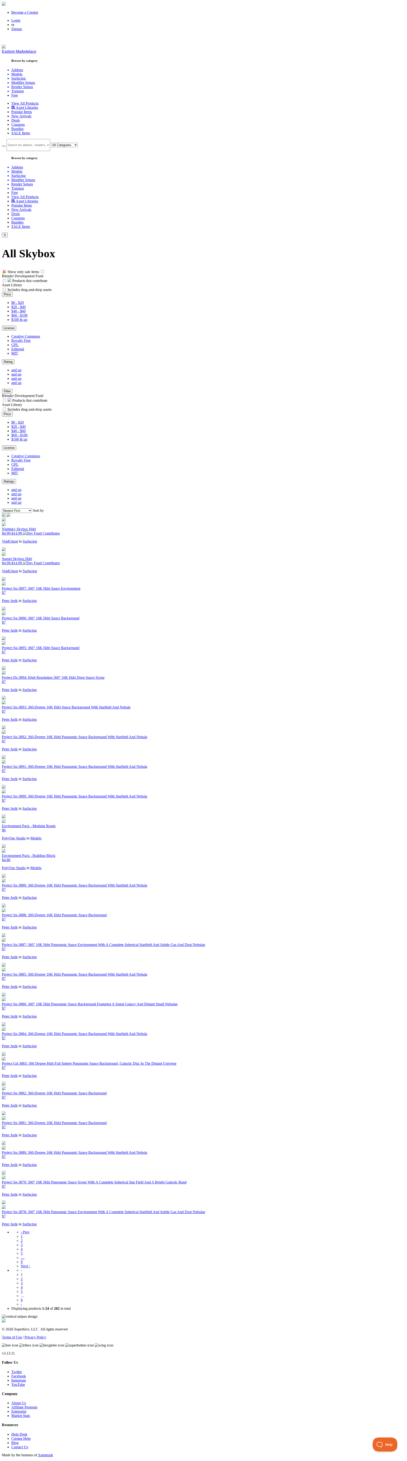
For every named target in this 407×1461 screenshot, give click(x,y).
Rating (8, 362)
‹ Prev (25, 1232)
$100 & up (19, 320)
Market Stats (20, 1416)
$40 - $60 (18, 311)
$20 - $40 (18, 307)
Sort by (38, 510)
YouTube (18, 1385)
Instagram (18, 1380)
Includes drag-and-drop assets (30, 290)
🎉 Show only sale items (20, 272)
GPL (15, 345)
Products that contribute (29, 281)
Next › (25, 1266)
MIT (14, 353)
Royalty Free (21, 341)
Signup (16, 29)
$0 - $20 (17, 303)
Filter (7, 391)
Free (14, 95)
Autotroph (45, 1455)
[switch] (42, 271)
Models (35, 838)
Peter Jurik (10, 601)
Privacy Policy (35, 1337)
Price (7, 294)
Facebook (18, 1376)
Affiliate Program (24, 1407)
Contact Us (19, 1447)
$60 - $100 (19, 315)
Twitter (16, 1372)
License (9, 328)
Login (15, 20)
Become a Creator (24, 12)
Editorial (17, 349)
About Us (18, 1403)
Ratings (9, 481)
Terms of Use (12, 1337)
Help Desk (19, 1434)
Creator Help (21, 1438)
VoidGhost (10, 541)
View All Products (25, 103)
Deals (15, 120)
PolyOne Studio (14, 838)
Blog (15, 1443)
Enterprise (18, 1411)
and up (16, 370)
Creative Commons (25, 336)
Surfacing (30, 541)
